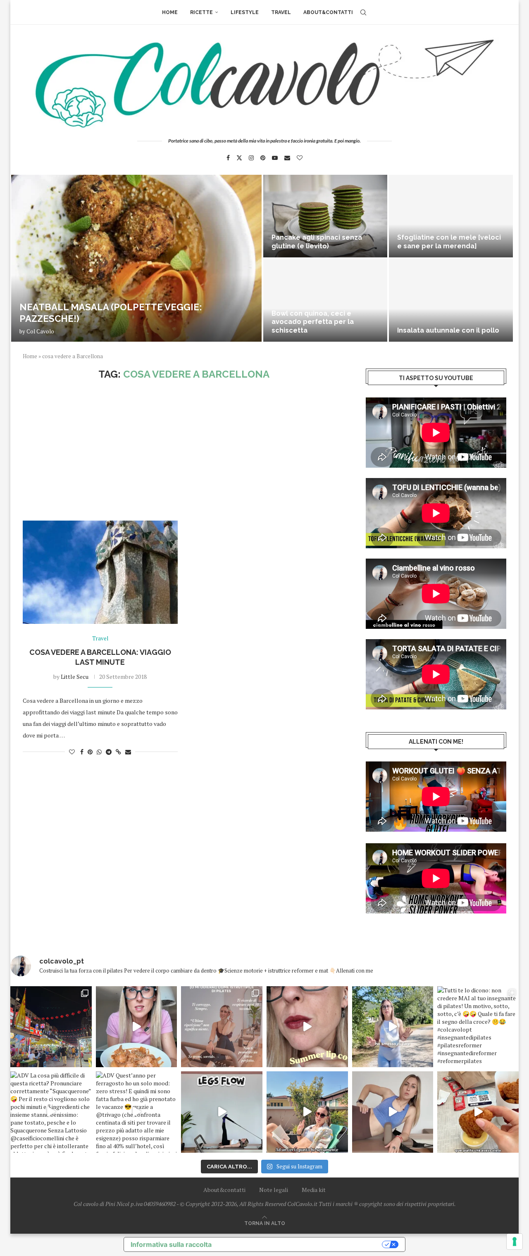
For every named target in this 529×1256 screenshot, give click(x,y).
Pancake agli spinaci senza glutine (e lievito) (317, 241)
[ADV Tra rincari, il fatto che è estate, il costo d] (307, 1112)
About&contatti (328, 12)
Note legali (273, 1190)
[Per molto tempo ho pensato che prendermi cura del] (393, 1027)
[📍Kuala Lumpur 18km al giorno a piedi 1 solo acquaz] (51, 1027)
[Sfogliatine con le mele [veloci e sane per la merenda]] (451, 216)
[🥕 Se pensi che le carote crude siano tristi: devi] (136, 1027)
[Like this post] (72, 752)
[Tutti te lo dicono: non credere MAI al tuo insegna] (478, 1027)
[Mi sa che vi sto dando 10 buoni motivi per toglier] (221, 1027)
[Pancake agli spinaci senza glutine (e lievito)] (325, 216)
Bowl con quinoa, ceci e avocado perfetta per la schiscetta (313, 322)
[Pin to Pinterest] (90, 752)
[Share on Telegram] (109, 752)
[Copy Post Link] (118, 752)
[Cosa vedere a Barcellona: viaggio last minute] (100, 572)
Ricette (201, 12)
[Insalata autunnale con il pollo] (451, 300)
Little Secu (74, 676)
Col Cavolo (40, 331)
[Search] (363, 12)
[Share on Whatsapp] (99, 752)
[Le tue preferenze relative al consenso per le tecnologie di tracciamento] (514, 1241)
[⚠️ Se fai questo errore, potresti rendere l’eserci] (393, 1112)
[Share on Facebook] (81, 752)
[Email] (287, 158)
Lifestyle (245, 12)
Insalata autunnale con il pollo (448, 330)
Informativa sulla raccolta (171, 1244)
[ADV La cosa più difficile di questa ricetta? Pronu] (51, 1112)
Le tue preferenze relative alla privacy (300, 1244)
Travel (281, 12)
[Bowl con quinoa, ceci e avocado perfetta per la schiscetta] (325, 300)
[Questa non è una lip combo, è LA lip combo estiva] (307, 1027)
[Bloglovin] (300, 158)
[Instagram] (251, 158)
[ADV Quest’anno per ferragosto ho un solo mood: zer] (136, 1112)
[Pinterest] (262, 158)
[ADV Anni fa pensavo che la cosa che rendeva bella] (478, 1112)
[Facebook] (228, 158)
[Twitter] (239, 158)
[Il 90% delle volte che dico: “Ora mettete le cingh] (221, 1112)
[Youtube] (275, 158)
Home (170, 12)
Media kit (314, 1190)
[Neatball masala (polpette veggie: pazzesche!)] (136, 258)
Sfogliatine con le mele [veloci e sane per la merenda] (449, 241)
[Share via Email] (128, 752)
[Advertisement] (184, 450)
